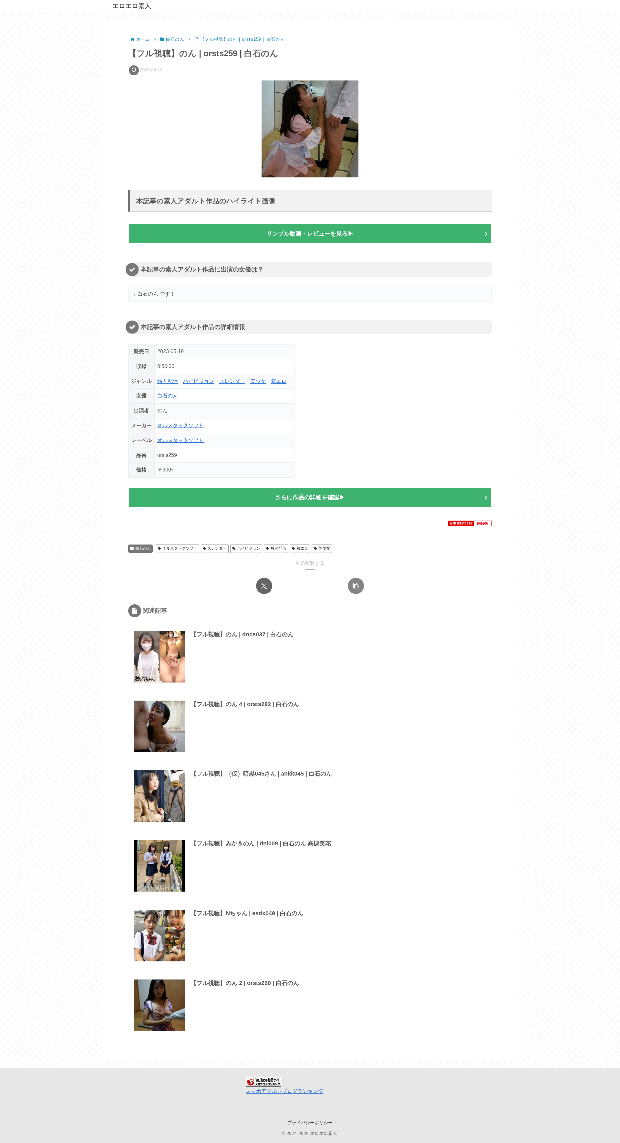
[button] (356, 586)
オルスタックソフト (180, 425)
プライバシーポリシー (310, 1122)
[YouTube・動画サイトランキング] (263, 1081)
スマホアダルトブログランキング (284, 1091)
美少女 (258, 381)
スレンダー (232, 381)
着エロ (278, 381)
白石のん (167, 395)
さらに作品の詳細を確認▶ (310, 497)
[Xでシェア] (264, 586)
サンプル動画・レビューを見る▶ (310, 233)
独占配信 (167, 381)
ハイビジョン (198, 381)
